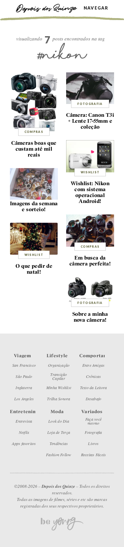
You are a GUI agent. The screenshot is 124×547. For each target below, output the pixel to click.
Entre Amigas (93, 365)
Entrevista (24, 421)
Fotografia (90, 104)
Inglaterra (24, 387)
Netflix (24, 432)
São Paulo (24, 376)
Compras (33, 132)
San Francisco (24, 365)
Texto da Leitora (93, 387)
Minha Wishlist (58, 387)
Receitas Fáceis (93, 454)
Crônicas (93, 376)
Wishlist (90, 172)
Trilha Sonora (58, 398)
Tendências (59, 443)
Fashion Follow (58, 454)
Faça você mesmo (93, 421)
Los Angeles (24, 398)
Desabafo (94, 398)
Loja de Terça (58, 432)
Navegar (96, 8)
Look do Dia (58, 421)
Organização (59, 365)
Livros (93, 443)
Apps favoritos (24, 443)
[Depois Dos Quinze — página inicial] (50, 8)
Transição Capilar (58, 376)
